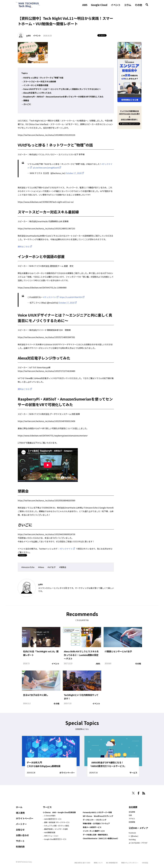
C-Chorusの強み (49, 815)
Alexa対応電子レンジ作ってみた (37, 92)
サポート (20, 840)
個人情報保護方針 (112, 863)
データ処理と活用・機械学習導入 (95, 834)
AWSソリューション (51, 836)
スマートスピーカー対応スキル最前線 (39, 81)
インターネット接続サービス (94, 831)
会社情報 (132, 812)
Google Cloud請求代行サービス (55, 839)
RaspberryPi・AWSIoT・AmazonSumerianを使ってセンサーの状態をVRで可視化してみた (63, 96)
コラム (127, 5)
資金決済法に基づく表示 (82, 863)
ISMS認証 (145, 863)
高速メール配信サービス (92, 827)
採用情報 (132, 822)
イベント (116, 5)
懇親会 (26, 100)
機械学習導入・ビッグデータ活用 (56, 829)
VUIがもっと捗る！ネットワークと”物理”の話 (43, 77)
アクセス (132, 818)
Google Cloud (99, 5)
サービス (133, 773)
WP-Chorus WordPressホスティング (98, 816)
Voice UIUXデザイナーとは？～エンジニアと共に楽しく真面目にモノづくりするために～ (62, 89)
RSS (143, 793)
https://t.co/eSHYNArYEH (71, 297)
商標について (98, 863)
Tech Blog (132, 839)
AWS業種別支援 (49, 832)
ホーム (19, 807)
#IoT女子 (52, 567)
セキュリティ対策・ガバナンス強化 (56, 826)
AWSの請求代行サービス (52, 819)
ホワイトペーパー (67, 773)
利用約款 (20, 846)
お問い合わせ (22, 835)
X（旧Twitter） (134, 836)
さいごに (27, 104)
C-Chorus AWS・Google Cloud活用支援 (59, 812)
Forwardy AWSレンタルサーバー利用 (97, 812)
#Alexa (41, 567)
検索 (147, 4)
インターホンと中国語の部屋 (35, 85)
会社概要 (133, 807)
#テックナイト (49, 297)
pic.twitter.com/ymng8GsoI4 (46, 167)
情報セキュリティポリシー (129, 863)
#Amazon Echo (27, 567)
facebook (138, 793)
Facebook (132, 833)
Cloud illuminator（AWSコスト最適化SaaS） (101, 838)
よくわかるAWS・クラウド (138, 843)
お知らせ (20, 829)
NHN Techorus (24, 792)
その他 (138, 5)
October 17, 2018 (73, 173)
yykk (28, 35)
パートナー (21, 823)
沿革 (130, 815)
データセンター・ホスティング (94, 820)
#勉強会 (62, 567)
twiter (133, 793)
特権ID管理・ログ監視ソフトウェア (96, 823)
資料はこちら (23, 246)
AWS (84, 5)
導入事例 (20, 812)
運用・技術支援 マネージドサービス (57, 822)
